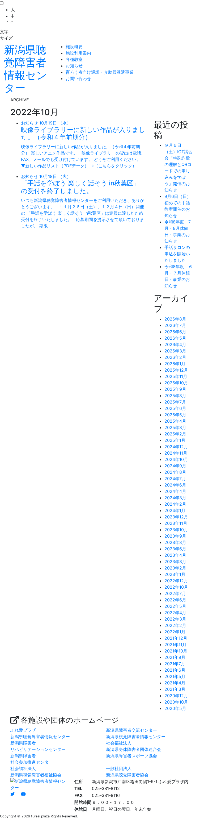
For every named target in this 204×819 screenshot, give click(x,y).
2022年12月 (176, 580)
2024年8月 (175, 472)
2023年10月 (176, 529)
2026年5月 (175, 338)
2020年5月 (175, 708)
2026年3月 (175, 351)
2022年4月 (175, 612)
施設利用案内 (78, 53)
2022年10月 (176, 587)
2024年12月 (176, 446)
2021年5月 (174, 676)
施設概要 (74, 46)
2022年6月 (175, 599)
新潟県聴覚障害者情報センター (40, 736)
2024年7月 (175, 478)
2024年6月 (175, 485)
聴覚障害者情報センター (25, 68)
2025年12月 (176, 370)
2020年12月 (176, 695)
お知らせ (74, 65)
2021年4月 (174, 682)
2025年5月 (175, 414)
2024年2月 (175, 504)
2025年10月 (176, 382)
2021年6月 (174, 670)
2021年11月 (175, 644)
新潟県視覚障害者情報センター (135, 736)
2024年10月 (176, 459)
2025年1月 (174, 440)
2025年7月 (175, 402)
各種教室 (74, 59)
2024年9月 (175, 465)
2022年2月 (175, 625)
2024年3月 (175, 497)
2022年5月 (175, 606)
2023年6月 (175, 548)
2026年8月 (175, 319)
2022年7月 (175, 593)
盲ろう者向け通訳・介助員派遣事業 (100, 72)
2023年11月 (175, 523)
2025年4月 (175, 421)
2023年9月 (175, 536)
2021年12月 (175, 638)
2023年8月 (175, 542)
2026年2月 (175, 357)
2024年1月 (174, 510)
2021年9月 (174, 657)
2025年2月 (175, 433)
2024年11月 (175, 453)
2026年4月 (175, 344)
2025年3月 (175, 427)
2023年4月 (175, 555)
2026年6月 (175, 331)
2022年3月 (175, 619)
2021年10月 (175, 651)
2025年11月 (175, 376)
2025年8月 (175, 395)
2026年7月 (175, 325)
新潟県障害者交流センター (131, 730)
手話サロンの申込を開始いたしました (177, 254)
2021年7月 (174, 663)
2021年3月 (174, 689)
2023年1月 (174, 574)
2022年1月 (174, 631)
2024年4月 (175, 491)
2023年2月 (175, 568)
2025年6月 (175, 408)
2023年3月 (175, 561)
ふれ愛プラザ (23, 730)
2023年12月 (176, 516)
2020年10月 (176, 702)
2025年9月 (175, 389)
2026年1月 (174, 363)
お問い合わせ (78, 78)
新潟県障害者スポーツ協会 (131, 755)
